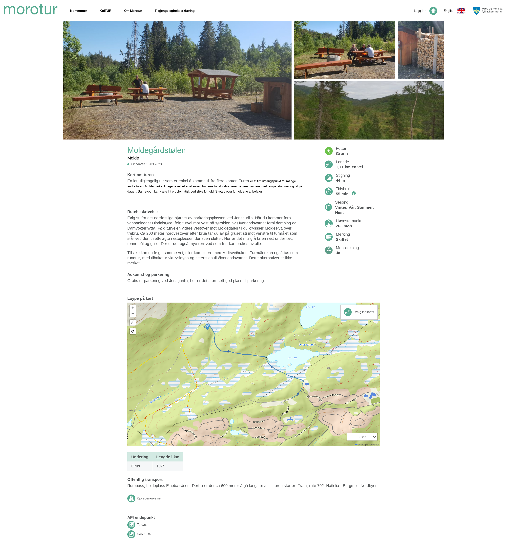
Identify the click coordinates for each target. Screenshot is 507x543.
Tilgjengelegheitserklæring (175, 10)
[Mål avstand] (133, 323)
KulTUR (106, 10)
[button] (207, 327)
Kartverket (374, 444)
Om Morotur (133, 10)
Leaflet (361, 444)
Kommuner (78, 10)
